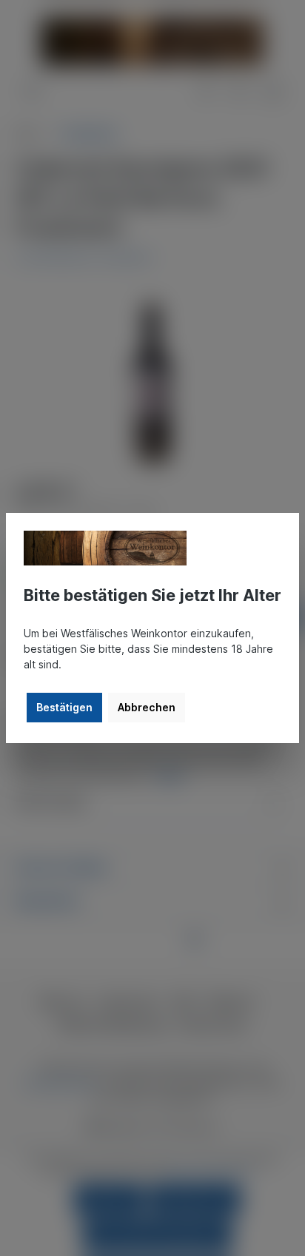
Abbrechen (146, 707)
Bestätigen (64, 707)
